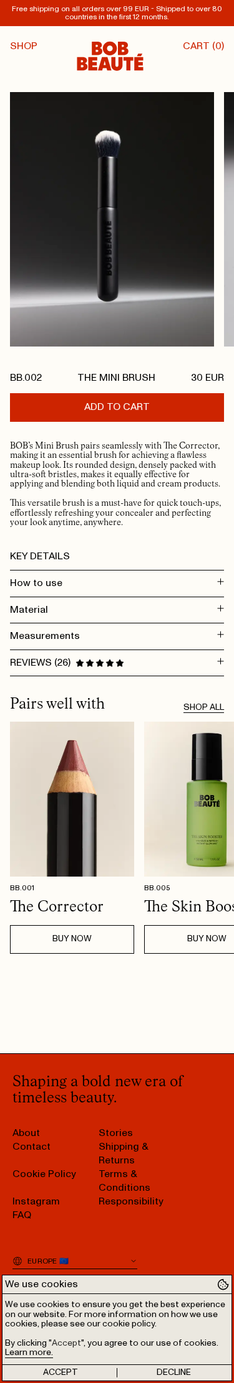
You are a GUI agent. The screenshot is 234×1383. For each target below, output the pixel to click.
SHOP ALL (203, 707)
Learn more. (29, 1352)
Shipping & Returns (123, 1153)
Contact (31, 1147)
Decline (174, 1372)
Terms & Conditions (124, 1181)
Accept (60, 1372)
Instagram (36, 1201)
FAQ (21, 1215)
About (26, 1133)
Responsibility (131, 1201)
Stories (116, 1133)
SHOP (23, 46)
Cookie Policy (44, 1174)
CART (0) (203, 46)
